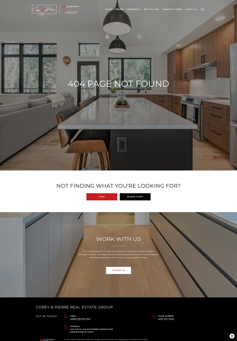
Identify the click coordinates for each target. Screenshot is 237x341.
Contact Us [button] (118, 270)
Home (102, 197)
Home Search (134, 9)
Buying (109, 9)
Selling (120, 9)
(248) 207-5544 (166, 319)
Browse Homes (135, 197)
